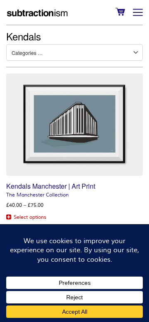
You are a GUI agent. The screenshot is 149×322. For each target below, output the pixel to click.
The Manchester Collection (37, 195)
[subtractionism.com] (37, 12)
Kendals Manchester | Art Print (50, 186)
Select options (30, 217)
